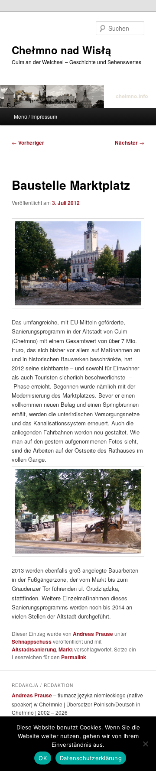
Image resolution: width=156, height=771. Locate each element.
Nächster (129, 142)
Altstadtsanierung (34, 649)
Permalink (73, 657)
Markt (65, 649)
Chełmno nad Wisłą (61, 49)
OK (43, 758)
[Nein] (145, 743)
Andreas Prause (93, 634)
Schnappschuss (32, 641)
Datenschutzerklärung (91, 758)
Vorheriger (28, 142)
